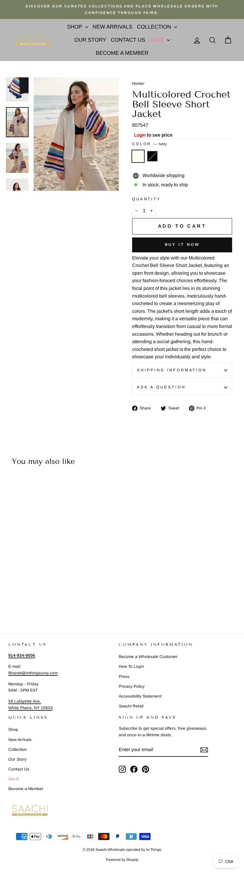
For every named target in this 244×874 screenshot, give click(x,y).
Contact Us (128, 40)
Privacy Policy (132, 686)
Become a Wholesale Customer (148, 656)
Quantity (146, 199)
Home (137, 83)
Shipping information (172, 370)
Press (124, 676)
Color (149, 144)
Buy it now (182, 244)
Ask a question (161, 387)
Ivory (138, 156)
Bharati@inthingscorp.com (33, 673)
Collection (155, 27)
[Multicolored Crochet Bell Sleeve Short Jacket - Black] (17, 598)
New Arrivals (112, 27)
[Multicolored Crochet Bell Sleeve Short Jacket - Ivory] (9, 598)
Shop (75, 27)
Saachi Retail (131, 706)
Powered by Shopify (122, 860)
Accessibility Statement (140, 696)
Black (152, 156)
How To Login (131, 666)
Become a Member (122, 53)
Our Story (90, 40)
